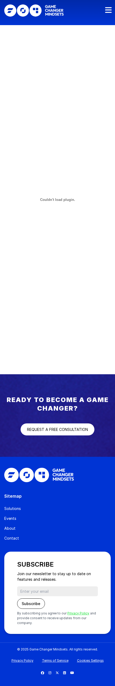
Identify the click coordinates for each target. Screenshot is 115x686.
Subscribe (31, 603)
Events (10, 518)
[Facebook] (42, 673)
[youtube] (72, 673)
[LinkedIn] (64, 673)
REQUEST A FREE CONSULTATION (57, 429)
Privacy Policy (78, 613)
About (10, 528)
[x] (57, 673)
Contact (11, 538)
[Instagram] (49, 673)
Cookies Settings (90, 660)
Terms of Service (55, 660)
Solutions (12, 508)
